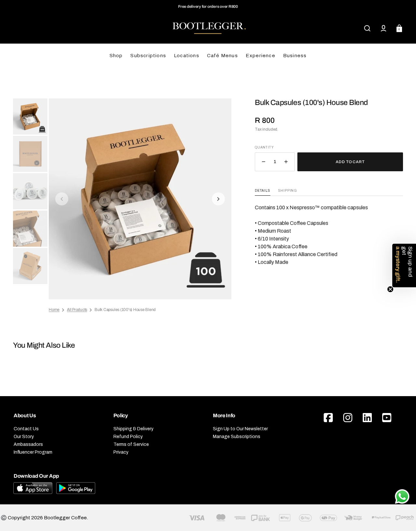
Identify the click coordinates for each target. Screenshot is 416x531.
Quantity (264, 147)
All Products (77, 309)
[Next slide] (218, 198)
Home (54, 309)
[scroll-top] (402, 478)
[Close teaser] (390, 289)
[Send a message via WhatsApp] (402, 496)
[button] (367, 28)
